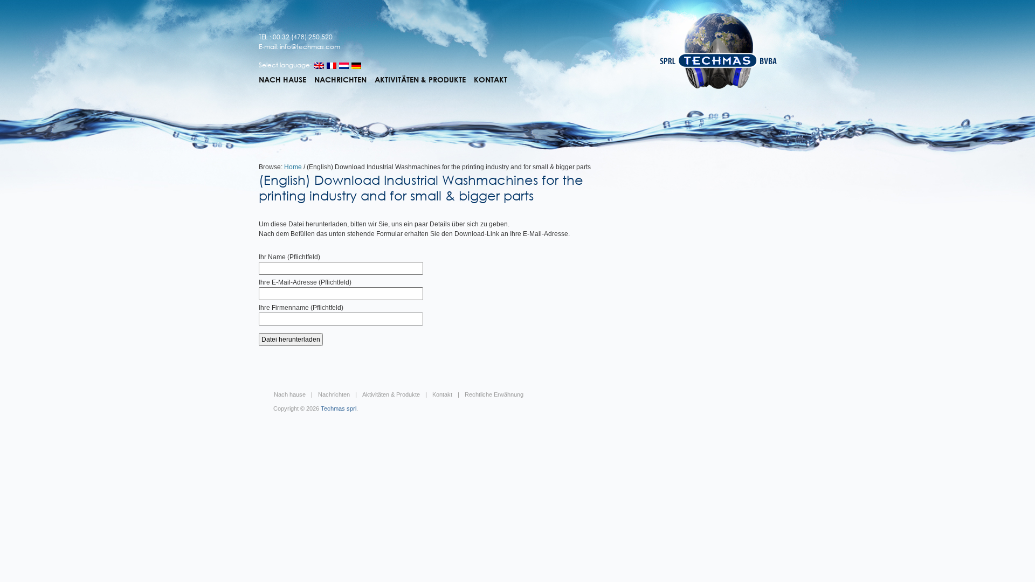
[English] (319, 66)
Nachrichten (340, 80)
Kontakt (490, 80)
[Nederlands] (344, 66)
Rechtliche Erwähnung (494, 394)
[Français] (331, 66)
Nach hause (282, 80)
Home (293, 167)
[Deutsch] (356, 66)
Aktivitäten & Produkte (420, 80)
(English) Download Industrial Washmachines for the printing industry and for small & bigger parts (421, 187)
